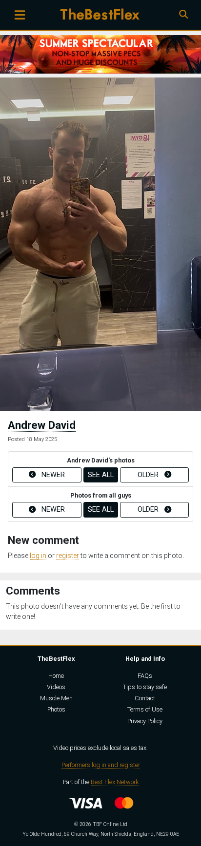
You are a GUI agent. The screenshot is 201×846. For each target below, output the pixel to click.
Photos (56, 709)
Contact (145, 698)
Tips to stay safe (145, 687)
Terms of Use (144, 709)
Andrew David (42, 425)
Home (56, 675)
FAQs (145, 675)
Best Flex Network (115, 782)
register (67, 555)
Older (149, 475)
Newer (52, 475)
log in (38, 555)
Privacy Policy (144, 721)
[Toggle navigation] (20, 14)
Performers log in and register (100, 765)
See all (101, 475)
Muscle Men (56, 698)
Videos (56, 687)
